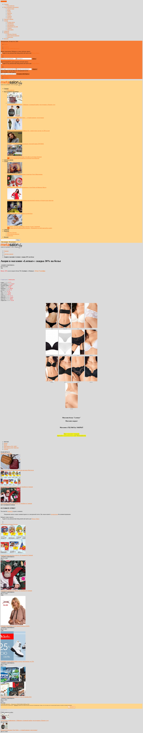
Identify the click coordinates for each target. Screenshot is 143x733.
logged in (10, 511)
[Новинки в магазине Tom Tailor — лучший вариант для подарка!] (14, 116)
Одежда (9, 16)
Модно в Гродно (12, 34)
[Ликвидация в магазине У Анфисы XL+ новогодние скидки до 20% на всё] (14, 129)
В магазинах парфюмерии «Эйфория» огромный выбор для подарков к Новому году (31, 104)
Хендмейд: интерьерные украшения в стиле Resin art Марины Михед (26, 187)
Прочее (9, 17)
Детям (9, 11)
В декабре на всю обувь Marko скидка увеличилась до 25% (17, 661)
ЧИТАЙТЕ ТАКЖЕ (6, 453)
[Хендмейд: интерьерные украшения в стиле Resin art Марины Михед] (14, 186)
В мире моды (11, 22)
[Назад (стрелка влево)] (1, 711)
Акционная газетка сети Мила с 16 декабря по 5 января (16, 503)
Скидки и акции (8, 19)
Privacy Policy (35, 53)
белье (5, 444)
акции (5, 443)
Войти (6, 44)
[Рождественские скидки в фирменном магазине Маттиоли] (10, 468)
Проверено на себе (12, 26)
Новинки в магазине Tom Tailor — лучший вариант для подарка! (25, 117)
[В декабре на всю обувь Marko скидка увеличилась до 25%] (13, 660)
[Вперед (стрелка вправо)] (3, 711)
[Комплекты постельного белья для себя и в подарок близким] (14, 155)
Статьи (6, 20)
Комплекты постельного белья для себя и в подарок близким (24, 157)
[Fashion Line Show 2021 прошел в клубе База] (14, 212)
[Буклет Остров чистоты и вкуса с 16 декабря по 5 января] (10, 485)
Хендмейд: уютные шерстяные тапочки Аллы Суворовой (23, 226)
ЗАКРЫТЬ (4, 1)
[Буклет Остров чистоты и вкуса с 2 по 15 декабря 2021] (13, 695)
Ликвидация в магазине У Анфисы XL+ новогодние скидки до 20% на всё (28, 130)
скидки (6, 449)
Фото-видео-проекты (13, 35)
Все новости (10, 5)
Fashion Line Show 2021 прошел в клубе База (19, 213)
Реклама (6, 78)
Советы (9, 28)
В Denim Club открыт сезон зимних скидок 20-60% (15, 626)
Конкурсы (10, 37)
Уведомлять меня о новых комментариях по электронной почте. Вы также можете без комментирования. (37, 514)
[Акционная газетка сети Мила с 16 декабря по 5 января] (10, 502)
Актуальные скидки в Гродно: (9, 524)
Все (8, 158)
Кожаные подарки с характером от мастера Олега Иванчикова (24, 174)
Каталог (6, 38)
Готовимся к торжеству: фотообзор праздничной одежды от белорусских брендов (30, 200)
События (6, 31)
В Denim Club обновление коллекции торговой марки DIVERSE (25, 143)
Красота (9, 13)
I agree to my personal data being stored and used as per (20, 53)
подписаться (54, 514)
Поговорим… (11, 25)
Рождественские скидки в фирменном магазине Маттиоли (17, 470)
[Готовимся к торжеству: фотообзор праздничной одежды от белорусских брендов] (14, 199)
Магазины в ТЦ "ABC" (10, 446)
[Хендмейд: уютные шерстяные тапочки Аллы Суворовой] (14, 225)
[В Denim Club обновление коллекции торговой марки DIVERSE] (14, 142)
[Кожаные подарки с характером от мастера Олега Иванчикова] (14, 173)
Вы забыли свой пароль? (8, 60)
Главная (6, 4)
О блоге (6, 76)
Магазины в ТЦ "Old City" (11, 447)
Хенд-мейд (10, 29)
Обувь (9, 14)
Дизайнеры (10, 23)
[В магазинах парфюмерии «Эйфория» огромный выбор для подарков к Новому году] (14, 103)
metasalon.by (16, 705)
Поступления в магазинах (11, 7)
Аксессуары (10, 8)
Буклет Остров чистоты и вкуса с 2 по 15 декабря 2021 (16, 697)
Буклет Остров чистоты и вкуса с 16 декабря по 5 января (17, 487)
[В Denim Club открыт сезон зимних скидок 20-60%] (13, 624)
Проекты (6, 32)
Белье (8, 10)
